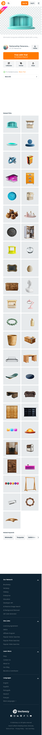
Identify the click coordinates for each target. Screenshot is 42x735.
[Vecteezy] (3, 3)
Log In (32, 3)
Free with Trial (21, 56)
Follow (35, 48)
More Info (8, 76)
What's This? (22, 72)
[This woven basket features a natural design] (11, 555)
